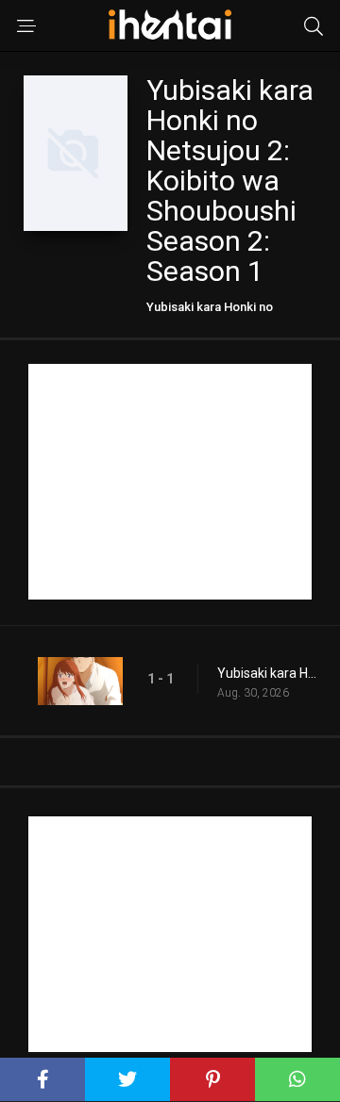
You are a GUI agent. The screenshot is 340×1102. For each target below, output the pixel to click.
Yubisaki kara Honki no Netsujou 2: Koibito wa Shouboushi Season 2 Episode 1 (269, 673)
